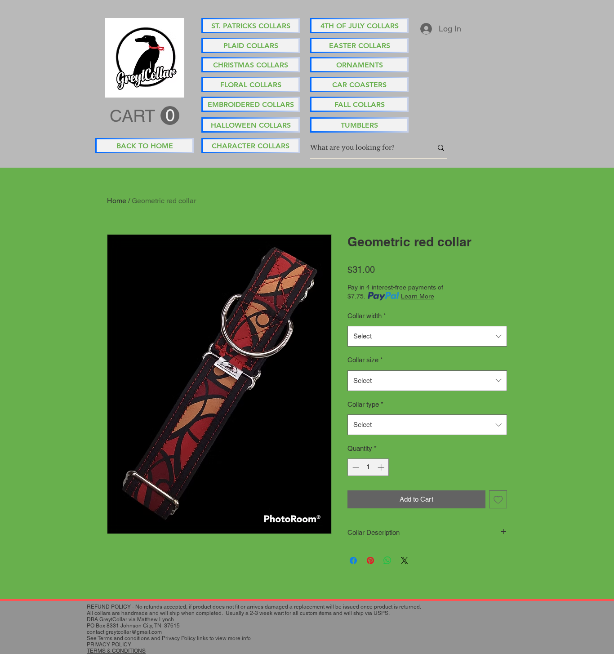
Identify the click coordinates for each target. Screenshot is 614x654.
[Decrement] (355, 467)
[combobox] (427, 336)
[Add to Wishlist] (498, 499)
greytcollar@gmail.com (134, 632)
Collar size (365, 360)
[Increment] (382, 467)
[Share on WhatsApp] (387, 560)
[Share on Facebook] (353, 560)
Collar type (365, 404)
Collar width (366, 316)
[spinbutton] (368, 467)
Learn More (417, 296)
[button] (144, 116)
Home (116, 200)
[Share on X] (404, 560)
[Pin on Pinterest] (370, 560)
